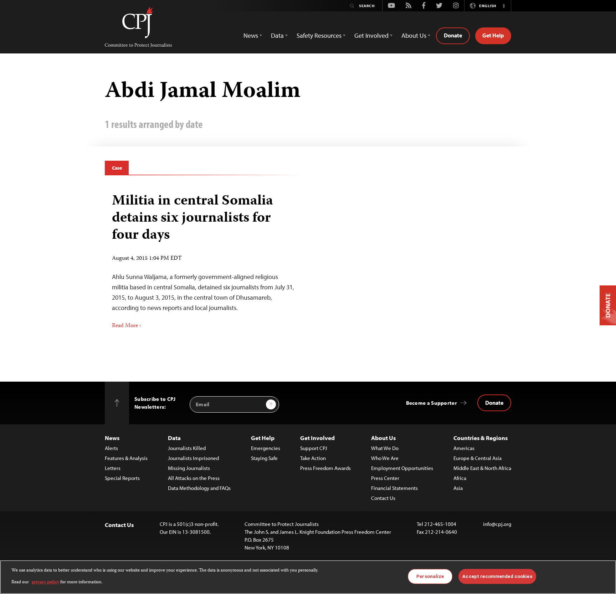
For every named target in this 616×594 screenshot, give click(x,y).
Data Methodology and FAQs (199, 488)
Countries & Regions (480, 437)
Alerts (111, 448)
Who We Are (385, 458)
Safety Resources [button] (319, 35)
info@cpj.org (497, 524)
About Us (383, 437)
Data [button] (277, 35)
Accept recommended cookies (497, 576)
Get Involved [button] (371, 35)
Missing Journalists (189, 468)
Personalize (430, 576)
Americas (463, 448)
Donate (453, 35)
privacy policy (45, 582)
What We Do (385, 448)
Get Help (493, 35)
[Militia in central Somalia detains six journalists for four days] (204, 258)
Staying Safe (264, 458)
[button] (504, 5)
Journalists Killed (187, 448)
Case (117, 168)
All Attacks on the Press (194, 478)
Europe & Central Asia (477, 458)
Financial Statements (394, 488)
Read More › (126, 326)
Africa (459, 478)
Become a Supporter (431, 402)
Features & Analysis (126, 458)
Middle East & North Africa (482, 468)
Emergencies (265, 448)
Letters (112, 468)
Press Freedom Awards (325, 468)
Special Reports (122, 478)
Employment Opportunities (402, 468)
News (112, 437)
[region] (308, 577)
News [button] (250, 35)
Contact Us (383, 498)
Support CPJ (313, 448)
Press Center (385, 478)
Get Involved (317, 437)
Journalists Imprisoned (193, 458)
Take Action (313, 458)
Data (174, 437)
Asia (458, 488)
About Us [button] (413, 35)
